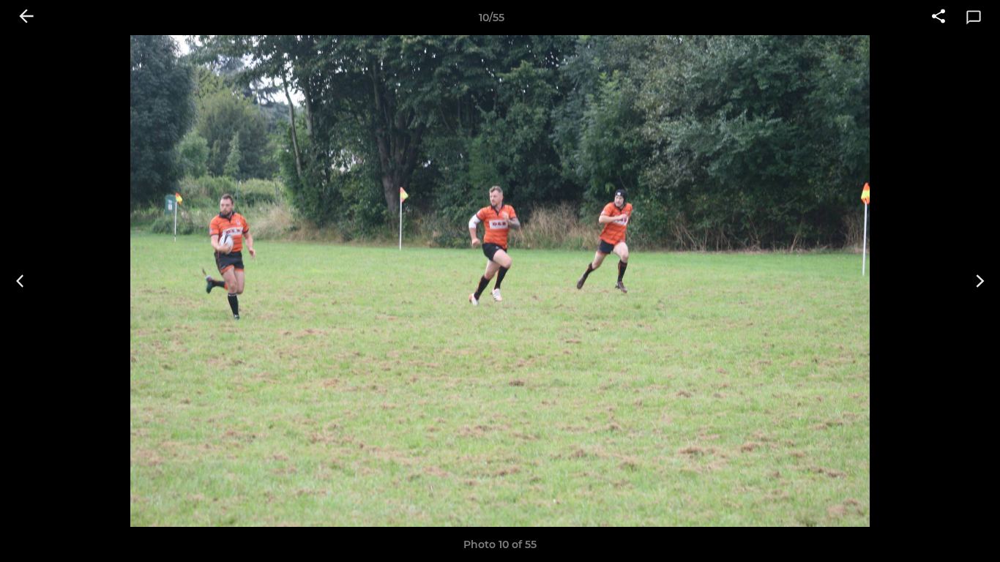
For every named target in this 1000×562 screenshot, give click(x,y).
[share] (938, 17)
